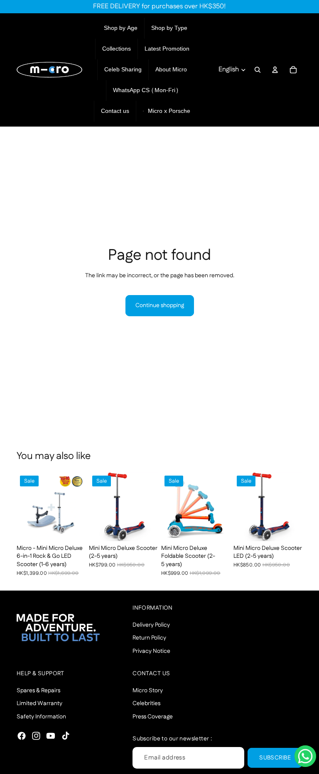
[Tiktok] (66, 736)
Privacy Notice (151, 651)
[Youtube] (51, 736)
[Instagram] (36, 736)
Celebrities (146, 703)
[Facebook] (22, 736)
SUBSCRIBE (275, 757)
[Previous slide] (26, 507)
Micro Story (148, 690)
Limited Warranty (39, 703)
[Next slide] (76, 507)
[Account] (275, 70)
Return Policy (149, 638)
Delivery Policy (151, 624)
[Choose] (72, 528)
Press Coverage (153, 716)
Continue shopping (159, 305)
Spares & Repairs (38, 690)
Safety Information (41, 716)
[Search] (257, 70)
